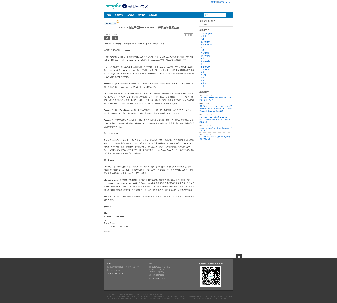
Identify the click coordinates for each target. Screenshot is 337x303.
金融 (115, 38)
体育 (202, 78)
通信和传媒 (205, 67)
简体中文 (214, 2)
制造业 (203, 36)
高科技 (203, 75)
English (228, 2)
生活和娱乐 (205, 53)
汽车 (202, 50)
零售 (202, 58)
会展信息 (130, 15)
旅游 (106, 38)
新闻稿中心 (119, 15)
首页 (109, 15)
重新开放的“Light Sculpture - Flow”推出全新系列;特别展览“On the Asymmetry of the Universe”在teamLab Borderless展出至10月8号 (216, 108)
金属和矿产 (205, 69)
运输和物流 (205, 61)
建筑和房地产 (206, 45)
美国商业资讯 (154, 15)
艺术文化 (204, 83)
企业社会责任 (206, 33)
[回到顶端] (239, 256)
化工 (202, 39)
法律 (202, 86)
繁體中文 (221, 2)
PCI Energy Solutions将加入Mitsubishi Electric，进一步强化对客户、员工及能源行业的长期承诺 (215, 119)
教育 (202, 81)
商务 (202, 64)
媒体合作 (141, 15)
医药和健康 (205, 42)
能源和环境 (205, 56)
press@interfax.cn (116, 274)
